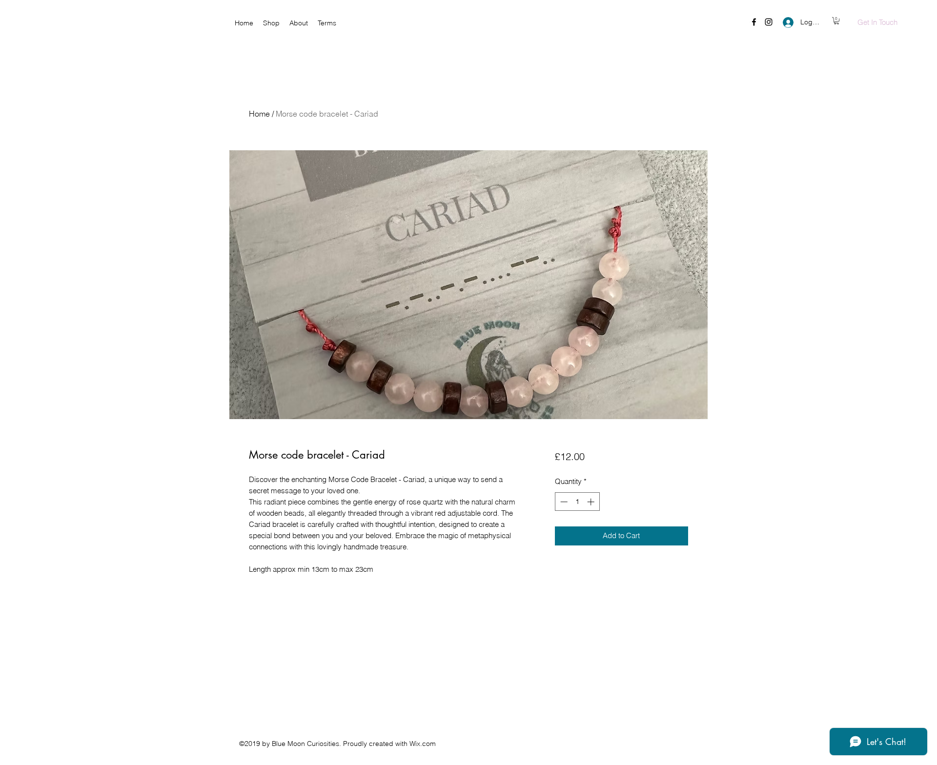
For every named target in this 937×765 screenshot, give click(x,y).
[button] (836, 20)
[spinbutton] (577, 502)
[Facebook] (754, 22)
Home (259, 114)
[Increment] (591, 502)
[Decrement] (563, 502)
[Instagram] (769, 22)
